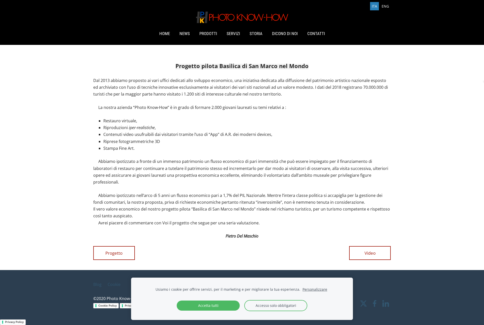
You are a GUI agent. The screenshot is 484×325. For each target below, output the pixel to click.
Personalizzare (314, 289)
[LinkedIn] (386, 303)
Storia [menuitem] (256, 33)
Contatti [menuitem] (316, 33)
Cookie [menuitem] (114, 284)
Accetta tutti (208, 305)
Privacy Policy (14, 322)
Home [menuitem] (164, 33)
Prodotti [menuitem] (208, 33)
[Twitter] (363, 303)
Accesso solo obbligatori (276, 305)
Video (370, 253)
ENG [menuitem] (385, 6)
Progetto (114, 253)
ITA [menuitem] (374, 6)
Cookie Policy (107, 305)
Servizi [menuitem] (233, 33)
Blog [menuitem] (97, 284)
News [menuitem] (184, 33)
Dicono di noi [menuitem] (285, 33)
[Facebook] (375, 303)
